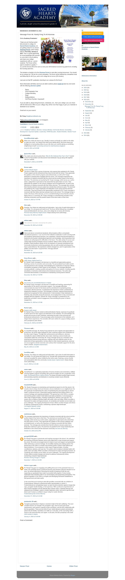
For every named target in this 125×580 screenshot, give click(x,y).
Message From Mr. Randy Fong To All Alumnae (94, 107)
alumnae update (35, 85)
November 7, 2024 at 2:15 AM (33, 460)
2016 (85, 99)
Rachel (26, 308)
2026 (85, 87)
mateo (26, 369)
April (86, 122)
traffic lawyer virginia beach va (33, 260)
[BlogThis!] (33, 127)
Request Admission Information (93, 33)
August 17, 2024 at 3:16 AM (32, 408)
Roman (26, 167)
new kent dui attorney (61, 428)
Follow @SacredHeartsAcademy (93, 37)
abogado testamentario (40, 344)
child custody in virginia (31, 514)
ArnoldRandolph (29, 138)
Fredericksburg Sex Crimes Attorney (34, 493)
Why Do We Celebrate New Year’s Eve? (57, 156)
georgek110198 (29, 436)
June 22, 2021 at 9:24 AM (31, 148)
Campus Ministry (47, 129)
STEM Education (51, 131)
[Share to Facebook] (36, 127)
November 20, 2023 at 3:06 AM (33, 215)
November (88, 104)
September (88, 110)
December (88, 101)
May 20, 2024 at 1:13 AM (31, 347)
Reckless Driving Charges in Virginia (34, 457)
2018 (85, 95)
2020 (85, 90)
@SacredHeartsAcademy (32, 120)
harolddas (27, 352)
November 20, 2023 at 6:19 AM (33, 225)
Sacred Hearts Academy (27, 46)
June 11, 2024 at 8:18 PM (31, 379)
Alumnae (39, 129)
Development (24, 131)
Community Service (58, 129)
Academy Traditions (30, 129)
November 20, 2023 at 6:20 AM (33, 252)
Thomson (27, 328)
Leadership (42, 131)
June (86, 118)
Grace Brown (28, 258)
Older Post (73, 566)
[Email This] (31, 127)
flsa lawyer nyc (28, 250)
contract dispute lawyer (31, 169)
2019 (85, 92)
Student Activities (62, 131)
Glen (25, 205)
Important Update (33, 131)
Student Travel (72, 131)
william (26, 220)
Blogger (73, 575)
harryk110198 (28, 385)
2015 (85, 133)
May (86, 120)
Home (49, 566)
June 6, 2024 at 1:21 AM (31, 364)
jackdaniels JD (28, 501)
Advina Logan (28, 465)
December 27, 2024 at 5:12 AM (33, 496)
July (86, 115)
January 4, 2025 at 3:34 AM (32, 516)
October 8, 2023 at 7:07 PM (32, 199)
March (87, 125)
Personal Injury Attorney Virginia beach (35, 212)
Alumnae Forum (25, 49)
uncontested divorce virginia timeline (38, 375)
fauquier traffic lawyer (30, 310)
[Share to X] (35, 127)
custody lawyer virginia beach (55, 360)
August (87, 113)
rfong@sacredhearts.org (33, 116)
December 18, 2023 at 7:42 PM (33, 275)
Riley (25, 280)
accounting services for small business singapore (51, 146)
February (88, 127)
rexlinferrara (28, 414)
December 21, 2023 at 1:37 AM (33, 302)
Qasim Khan (28, 153)
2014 (85, 135)
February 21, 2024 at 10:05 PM (33, 323)
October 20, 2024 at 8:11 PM (32, 430)
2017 (85, 97)
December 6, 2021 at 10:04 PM (33, 162)
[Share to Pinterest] (38, 127)
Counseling (68, 129)
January (87, 130)
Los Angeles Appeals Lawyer (32, 406)
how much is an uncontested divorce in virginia (37, 282)
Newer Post (24, 566)
